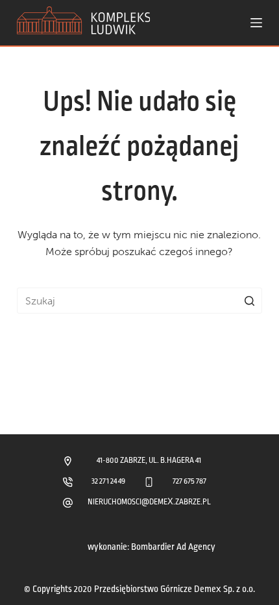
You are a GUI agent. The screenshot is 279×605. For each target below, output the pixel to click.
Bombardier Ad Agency (173, 547)
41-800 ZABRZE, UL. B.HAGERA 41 (149, 460)
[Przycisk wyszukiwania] (249, 301)
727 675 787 (189, 481)
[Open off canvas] (256, 23)
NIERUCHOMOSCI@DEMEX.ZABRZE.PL (149, 502)
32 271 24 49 (108, 481)
